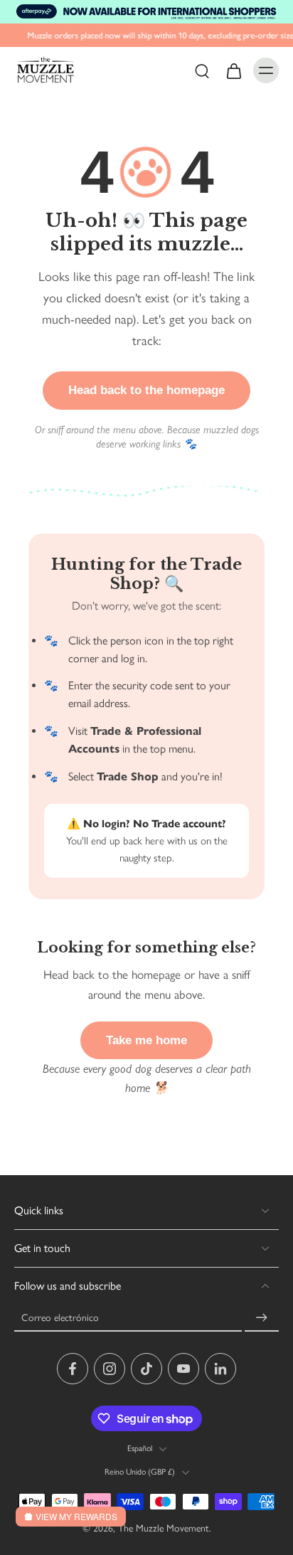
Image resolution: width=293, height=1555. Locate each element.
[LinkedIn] (220, 1368)
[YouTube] (183, 1368)
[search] (202, 70)
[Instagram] (109, 1368)
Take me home (146, 1040)
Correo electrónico (60, 1317)
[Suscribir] (262, 1318)
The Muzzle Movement (163, 1528)
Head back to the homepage (146, 390)
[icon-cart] (233, 70)
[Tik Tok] (146, 1368)
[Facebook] (72, 1368)
